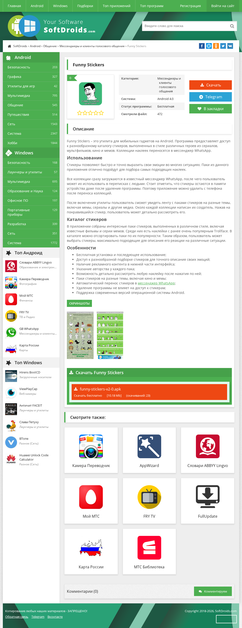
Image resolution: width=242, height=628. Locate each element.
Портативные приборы (19, 212)
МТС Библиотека (149, 567)
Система (14, 133)
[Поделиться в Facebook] (202, 46)
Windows (60, 6)
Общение (50, 46)
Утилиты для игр (21, 86)
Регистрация (190, 6)
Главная (14, 6)
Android (37, 6)
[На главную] (52, 26)
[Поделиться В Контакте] (230, 46)
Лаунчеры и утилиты (25, 172)
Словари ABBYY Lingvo (207, 465)
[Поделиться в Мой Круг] (209, 46)
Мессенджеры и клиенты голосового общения (92, 46)
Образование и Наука (25, 191)
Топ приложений (116, 6)
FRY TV (149, 516)
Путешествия (18, 114)
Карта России (91, 567)
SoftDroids (20, 46)
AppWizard (149, 465)
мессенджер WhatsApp (156, 283)
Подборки (85, 6)
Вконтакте (55, 617)
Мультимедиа (19, 95)
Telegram (213, 96)
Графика (14, 76)
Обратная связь (16, 617)
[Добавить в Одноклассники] (216, 46)
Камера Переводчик (91, 465)
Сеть (11, 124)
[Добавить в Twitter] (223, 46)
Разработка (17, 224)
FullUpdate (207, 516)
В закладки (214, 108)
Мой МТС (91, 516)
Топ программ (151, 6)
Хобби (12, 143)
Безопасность (19, 67)
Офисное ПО (18, 200)
